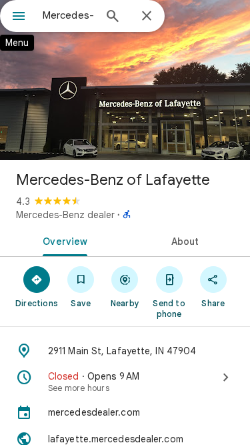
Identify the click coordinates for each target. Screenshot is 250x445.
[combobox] (68, 15)
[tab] (63, 240)
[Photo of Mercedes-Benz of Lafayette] (125, 80)
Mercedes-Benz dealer (65, 215)
